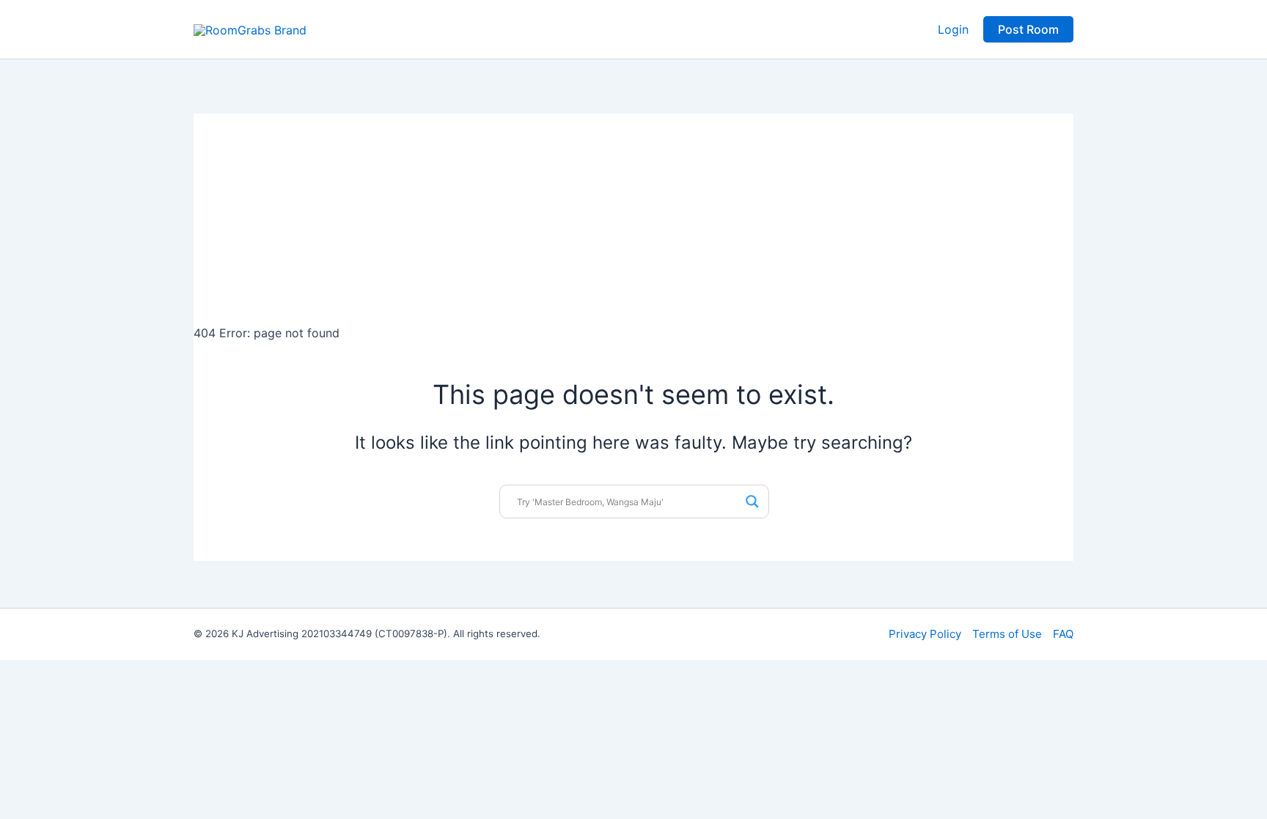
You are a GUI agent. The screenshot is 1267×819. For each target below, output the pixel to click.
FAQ (1063, 634)
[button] (1028, 29)
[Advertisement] (633, 216)
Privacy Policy (925, 634)
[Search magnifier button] (752, 501)
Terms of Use (1007, 634)
